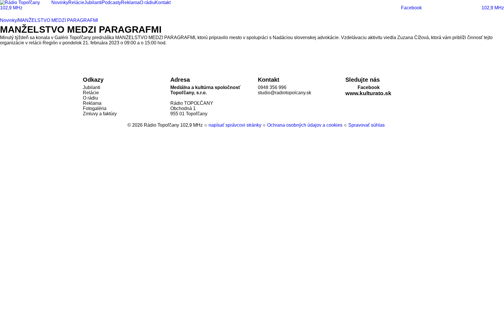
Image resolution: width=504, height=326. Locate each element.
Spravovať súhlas (366, 125)
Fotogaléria (94, 108)
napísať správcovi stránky (235, 125)
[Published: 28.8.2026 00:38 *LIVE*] (124, 125)
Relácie (91, 92)
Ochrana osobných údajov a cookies (304, 125)
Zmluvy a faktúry (100, 113)
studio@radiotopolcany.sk (284, 92)
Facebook (369, 87)
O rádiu (90, 97)
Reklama (92, 103)
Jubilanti (91, 87)
